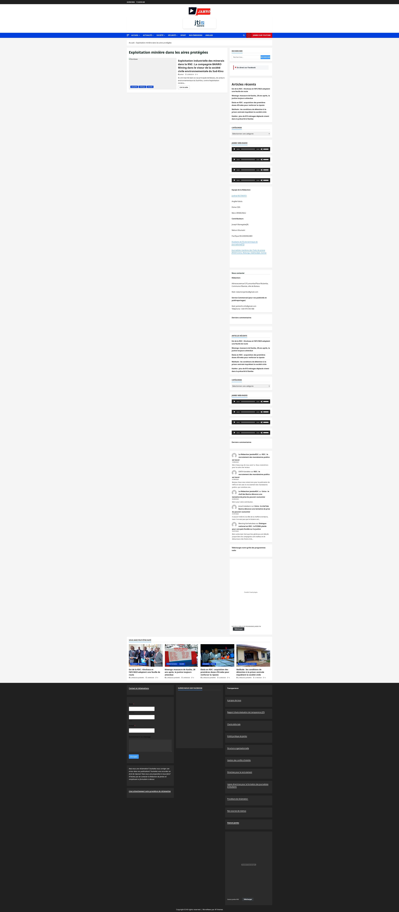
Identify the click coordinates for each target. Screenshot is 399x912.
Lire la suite (185, 87)
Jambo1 (182, 74)
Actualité (147, 35)
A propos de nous (234, 700)
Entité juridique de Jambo (237, 736)
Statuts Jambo (233, 823)
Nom (130, 721)
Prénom (131, 712)
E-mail (132, 726)
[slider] (266, 149)
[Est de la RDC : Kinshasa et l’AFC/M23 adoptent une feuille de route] (146, 655)
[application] (251, 149)
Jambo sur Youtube (262, 35)
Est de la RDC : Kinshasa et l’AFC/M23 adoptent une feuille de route (144, 672)
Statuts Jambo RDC (233, 899)
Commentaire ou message (140, 737)
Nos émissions (195, 35)
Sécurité (172, 35)
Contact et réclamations (139, 688)
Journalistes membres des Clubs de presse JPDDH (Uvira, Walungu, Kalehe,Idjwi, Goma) (249, 251)
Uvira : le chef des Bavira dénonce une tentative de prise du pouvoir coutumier (250, 494)
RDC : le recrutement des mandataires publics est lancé (251, 457)
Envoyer (133, 756)
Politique (142, 87)
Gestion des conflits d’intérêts (239, 760)
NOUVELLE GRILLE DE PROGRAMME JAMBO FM (246, 626)
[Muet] (262, 149)
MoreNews (207, 909)
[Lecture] (234, 149)
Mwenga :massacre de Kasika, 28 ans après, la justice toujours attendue (180, 672)
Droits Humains (172, 664)
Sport (183, 35)
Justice (253, 664)
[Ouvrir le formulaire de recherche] (244, 35)
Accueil (134, 35)
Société (160, 35)
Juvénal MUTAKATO (239, 195)
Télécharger (238, 629)
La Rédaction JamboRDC (248, 454)
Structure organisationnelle (238, 748)
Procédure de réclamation (237, 799)
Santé (213, 664)
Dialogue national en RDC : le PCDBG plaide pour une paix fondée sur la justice (249, 526)
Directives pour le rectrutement (239, 772)
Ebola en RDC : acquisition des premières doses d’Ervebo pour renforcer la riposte (215, 672)
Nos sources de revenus (236, 811)
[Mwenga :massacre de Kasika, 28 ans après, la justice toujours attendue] (181, 655)
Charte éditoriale (233, 724)
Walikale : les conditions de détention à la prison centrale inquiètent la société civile (250, 672)
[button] (128, 35)
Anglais (209, 35)
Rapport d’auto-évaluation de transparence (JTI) (246, 712)
